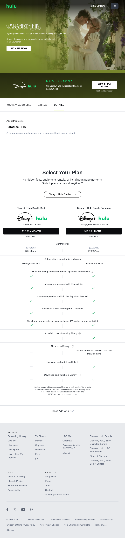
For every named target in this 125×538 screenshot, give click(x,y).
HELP (10, 473)
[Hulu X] (17, 509)
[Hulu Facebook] (10, 509)
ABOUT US (50, 473)
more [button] (63, 34)
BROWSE (12, 432)
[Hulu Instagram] (31, 509)
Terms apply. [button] (86, 387)
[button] (19, 104)
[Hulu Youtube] (25, 509)
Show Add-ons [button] (60, 411)
